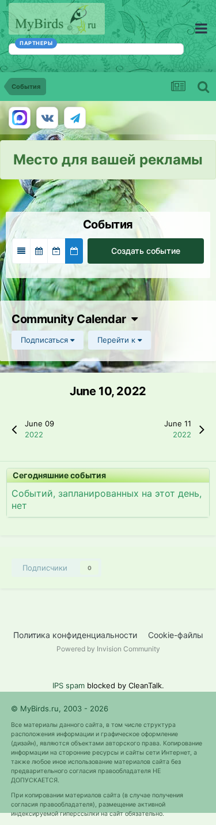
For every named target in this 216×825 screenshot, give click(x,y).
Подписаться (45, 339)
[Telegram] (75, 118)
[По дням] (74, 251)
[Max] (20, 118)
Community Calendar (71, 319)
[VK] (47, 118)
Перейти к (117, 339)
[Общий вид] (21, 251)
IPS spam (68, 685)
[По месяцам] (39, 251)
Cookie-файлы (175, 635)
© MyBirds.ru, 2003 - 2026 (59, 708)
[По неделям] (56, 251)
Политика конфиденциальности (75, 635)
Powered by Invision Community (108, 648)
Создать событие (145, 251)
